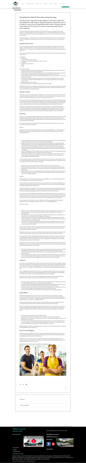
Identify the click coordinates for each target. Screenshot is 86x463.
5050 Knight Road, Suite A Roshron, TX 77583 (57, 430)
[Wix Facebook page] (49, 444)
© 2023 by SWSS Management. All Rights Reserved (23, 461)
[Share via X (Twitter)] (23, 384)
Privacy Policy (16, 447)
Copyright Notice (16, 451)
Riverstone (49, 455)
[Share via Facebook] (20, 384)
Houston (14, 455)
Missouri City (20, 455)
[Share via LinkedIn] (26, 384)
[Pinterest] (53, 444)
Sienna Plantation (28, 455)
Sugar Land (36, 455)
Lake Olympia (43, 455)
